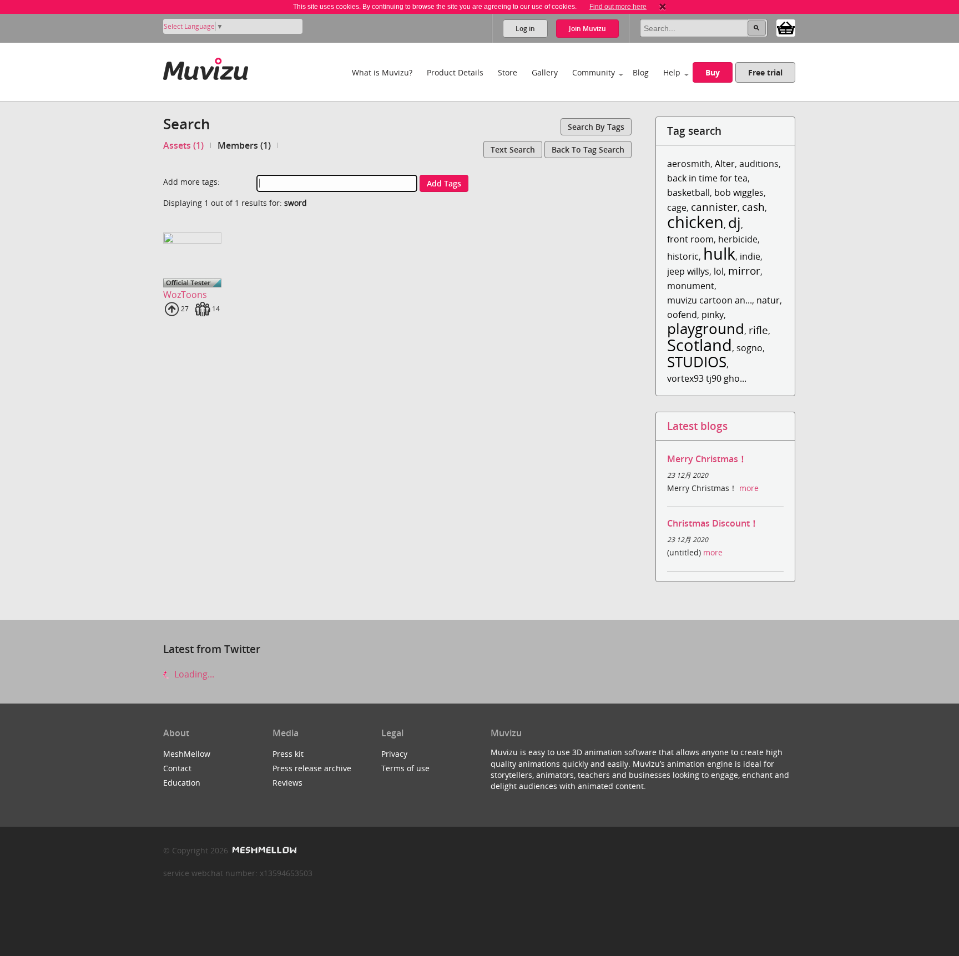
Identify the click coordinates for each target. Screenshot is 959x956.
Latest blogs (697, 426)
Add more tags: (191, 181)
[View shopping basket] (785, 27)
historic (683, 256)
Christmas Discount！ (713, 523)
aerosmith (688, 164)
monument (690, 286)
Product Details (455, 72)
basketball (688, 192)
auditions (759, 164)
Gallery (545, 72)
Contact (177, 768)
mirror (744, 270)
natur (768, 300)
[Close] (662, 7)
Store (507, 72)
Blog (641, 72)
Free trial (765, 72)
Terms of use (405, 768)
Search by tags (596, 127)
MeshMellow (186, 753)
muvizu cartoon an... (709, 300)
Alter (725, 164)
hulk (719, 253)
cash (753, 206)
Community (593, 72)
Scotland (699, 345)
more (749, 488)
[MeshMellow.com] (263, 850)
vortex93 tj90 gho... (706, 378)
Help (671, 72)
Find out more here (618, 7)
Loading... (193, 674)
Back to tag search (588, 149)
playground (705, 328)
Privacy (394, 753)
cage (677, 207)
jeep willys (688, 271)
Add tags (444, 183)
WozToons (185, 295)
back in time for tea (707, 178)
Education (181, 782)
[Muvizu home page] (205, 67)
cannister (714, 206)
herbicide (738, 239)
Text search (513, 149)
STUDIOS (696, 362)
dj (734, 222)
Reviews (287, 782)
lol (719, 271)
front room (690, 239)
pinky (712, 314)
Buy (712, 72)
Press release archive (311, 768)
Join (587, 28)
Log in (525, 28)
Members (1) (244, 145)
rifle (758, 329)
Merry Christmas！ (707, 459)
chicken (695, 221)
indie (750, 256)
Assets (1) (183, 145)
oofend (682, 314)
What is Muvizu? (382, 72)
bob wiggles (739, 192)
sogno (749, 348)
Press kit (288, 753)
